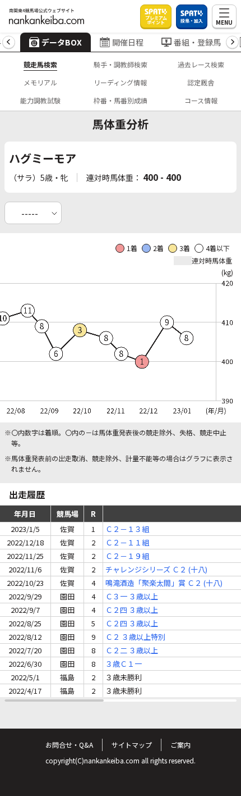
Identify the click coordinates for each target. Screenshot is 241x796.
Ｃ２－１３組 (127, 529)
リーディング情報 (120, 82)
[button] (8, 42)
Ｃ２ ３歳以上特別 (135, 637)
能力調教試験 (40, 100)
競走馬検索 (40, 64)
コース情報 (200, 100)
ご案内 (180, 744)
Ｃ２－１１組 (127, 542)
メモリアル (40, 82)
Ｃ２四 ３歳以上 (131, 610)
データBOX (61, 42)
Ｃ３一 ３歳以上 (131, 596)
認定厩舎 (200, 82)
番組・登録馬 (197, 42)
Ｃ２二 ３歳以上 (131, 650)
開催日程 (127, 42)
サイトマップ (132, 744)
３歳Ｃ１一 (123, 663)
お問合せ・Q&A (69, 744)
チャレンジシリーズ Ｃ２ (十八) (156, 569)
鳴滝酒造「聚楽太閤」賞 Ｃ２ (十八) (164, 583)
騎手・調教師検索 (120, 64)
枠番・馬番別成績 (120, 100)
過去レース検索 (201, 64)
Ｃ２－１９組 (127, 556)
